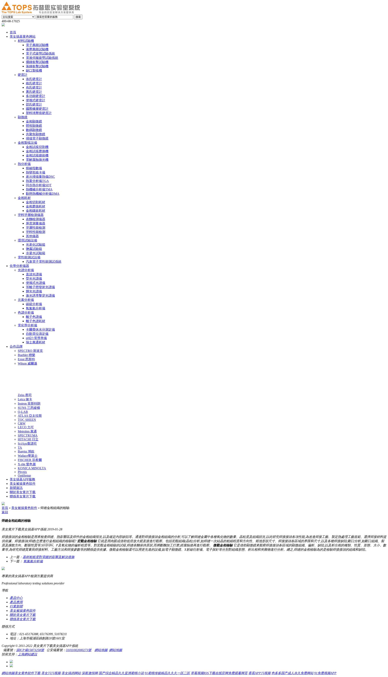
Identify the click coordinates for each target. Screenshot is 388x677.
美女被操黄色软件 (24, 508)
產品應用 (16, 602)
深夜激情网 (90, 673)
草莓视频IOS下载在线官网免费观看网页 (219, 673)
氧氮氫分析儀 (33, 561)
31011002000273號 (78, 650)
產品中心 (16, 598)
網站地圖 (101, 650)
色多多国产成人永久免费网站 (292, 673)
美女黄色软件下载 (27, 673)
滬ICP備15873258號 (30, 650)
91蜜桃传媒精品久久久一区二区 (167, 673)
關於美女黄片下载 (23, 615)
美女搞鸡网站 (71, 673)
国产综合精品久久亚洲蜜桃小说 (121, 673)
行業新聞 (16, 606)
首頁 (5, 508)
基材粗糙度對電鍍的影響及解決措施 (48, 557)
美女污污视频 (51, 673)
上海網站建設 (27, 654)
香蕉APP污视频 (259, 673)
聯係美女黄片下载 (23, 619)
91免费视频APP (325, 673)
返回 (5, 512)
